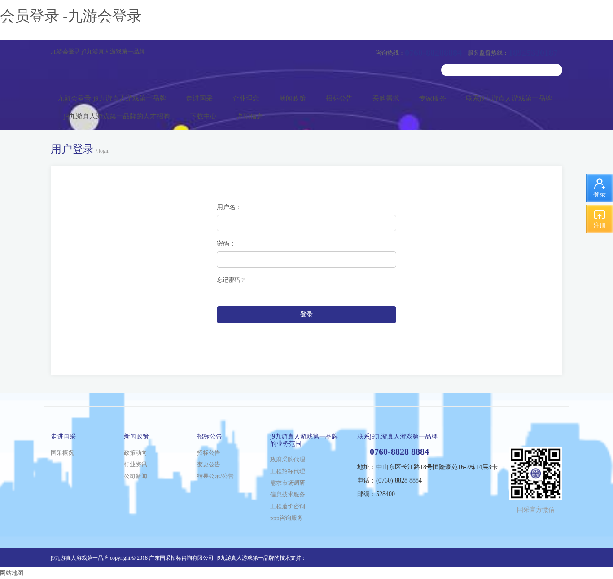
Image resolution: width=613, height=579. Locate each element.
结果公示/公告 (215, 476)
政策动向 (135, 452)
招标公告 (339, 98)
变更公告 (208, 464)
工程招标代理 (287, 471)
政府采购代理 (287, 459)
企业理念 (245, 98)
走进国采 (199, 98)
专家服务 (432, 98)
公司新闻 (135, 476)
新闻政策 (292, 98)
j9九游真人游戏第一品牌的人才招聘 (117, 116)
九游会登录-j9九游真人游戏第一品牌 (98, 51)
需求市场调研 (287, 482)
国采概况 (62, 452)
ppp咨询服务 (286, 517)
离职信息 (249, 116)
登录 (306, 314)
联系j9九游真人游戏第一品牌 (509, 98)
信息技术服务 (287, 494)
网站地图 (11, 573)
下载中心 (203, 116)
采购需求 (385, 98)
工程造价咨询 (287, 506)
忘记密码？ (231, 279)
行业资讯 (135, 464)
